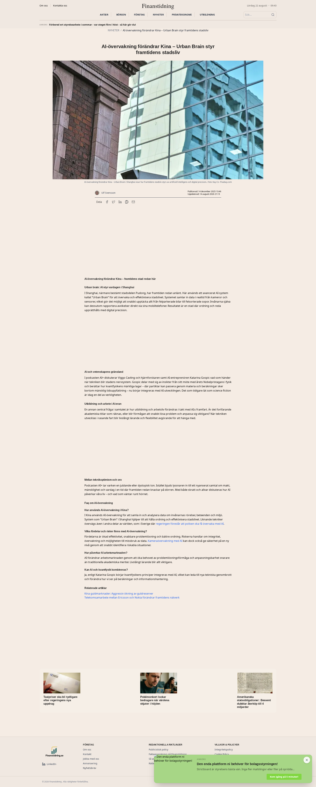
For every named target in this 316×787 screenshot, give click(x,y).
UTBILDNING (207, 14)
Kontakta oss (60, 5)
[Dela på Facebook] (107, 202)
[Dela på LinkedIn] (120, 202)
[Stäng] (306, 760)
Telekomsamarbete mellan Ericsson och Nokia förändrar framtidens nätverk (132, 597)
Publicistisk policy (158, 749)
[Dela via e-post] (133, 202)
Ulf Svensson (108, 192)
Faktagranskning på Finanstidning (168, 754)
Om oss (44, 5)
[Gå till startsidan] (58, 751)
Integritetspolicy (224, 749)
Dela (99, 202)
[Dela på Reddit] (126, 202)
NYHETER (158, 14)
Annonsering (90, 763)
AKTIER (104, 14)
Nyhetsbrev (89, 768)
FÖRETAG (139, 14)
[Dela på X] (113, 202)
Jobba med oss (91, 758)
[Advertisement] (158, 236)
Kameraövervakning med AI (165, 541)
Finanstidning (158, 6)
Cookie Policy (222, 754)
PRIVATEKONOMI (182, 14)
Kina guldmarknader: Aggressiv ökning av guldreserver (118, 593)
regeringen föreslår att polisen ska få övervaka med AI (190, 523)
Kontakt (87, 754)
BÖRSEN (121, 14)
